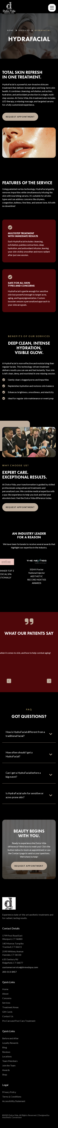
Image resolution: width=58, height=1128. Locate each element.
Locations (7, 1056)
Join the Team (8, 1065)
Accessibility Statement (13, 1101)
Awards (6, 1070)
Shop (4, 1074)
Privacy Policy (9, 1092)
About (5, 993)
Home (10, 30)
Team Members (10, 1061)
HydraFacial (43, 30)
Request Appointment (20, 117)
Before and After (10, 1038)
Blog (4, 1047)
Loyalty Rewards (10, 1042)
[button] (9, 681)
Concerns (6, 998)
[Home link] (9, 8)
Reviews (6, 1052)
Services (6, 1002)
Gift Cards (7, 1011)
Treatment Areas (10, 1007)
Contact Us (7, 1016)
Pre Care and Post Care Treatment (18, 1020)
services (24, 30)
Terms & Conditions (11, 1096)
